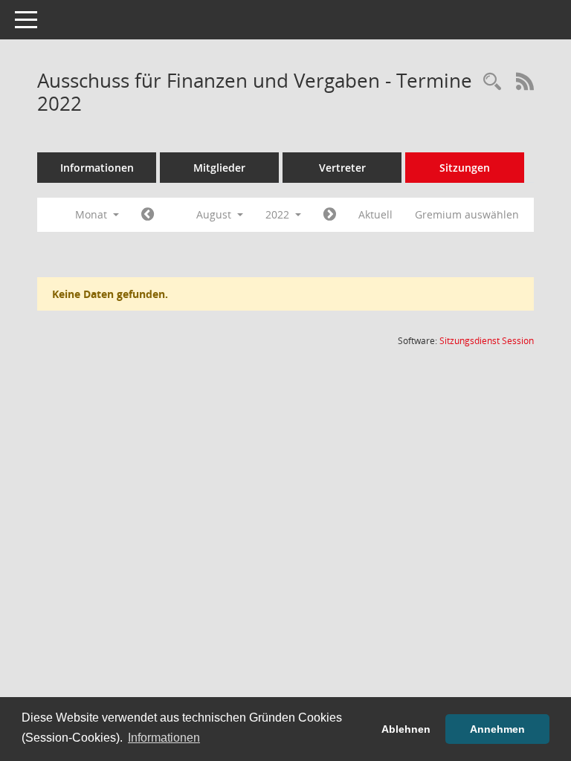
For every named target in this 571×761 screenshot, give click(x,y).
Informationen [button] (164, 737)
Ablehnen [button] (405, 729)
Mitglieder (219, 168)
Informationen (97, 168)
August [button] (215, 214)
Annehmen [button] (497, 729)
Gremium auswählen (467, 214)
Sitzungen (464, 168)
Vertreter (342, 168)
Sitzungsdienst (486, 340)
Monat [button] (92, 214)
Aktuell (375, 214)
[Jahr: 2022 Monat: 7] (147, 214)
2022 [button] (278, 214)
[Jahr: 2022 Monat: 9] (329, 214)
